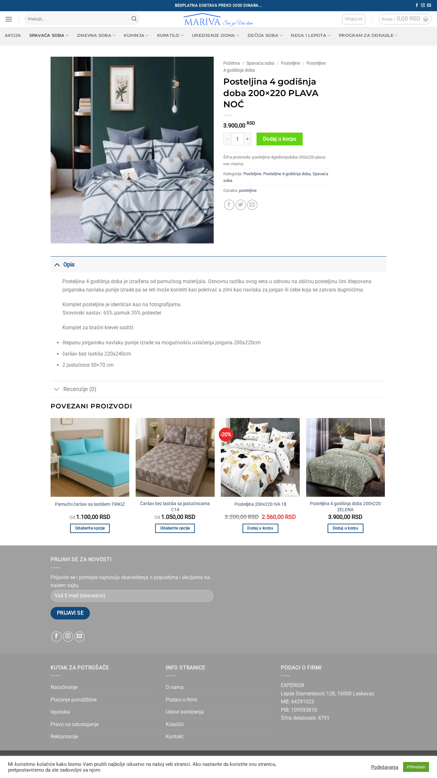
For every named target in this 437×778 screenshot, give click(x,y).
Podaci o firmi (181, 700)
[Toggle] (57, 264)
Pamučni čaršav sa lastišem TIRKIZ (90, 504)
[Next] (384, 481)
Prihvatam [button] (416, 767)
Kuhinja (134, 35)
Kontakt (174, 736)
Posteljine (290, 63)
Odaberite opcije (90, 528)
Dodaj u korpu (280, 139)
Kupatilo (168, 35)
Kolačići (175, 724)
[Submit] (134, 19)
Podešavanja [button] (384, 767)
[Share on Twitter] (240, 205)
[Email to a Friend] (252, 205)
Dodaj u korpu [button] (260, 528)
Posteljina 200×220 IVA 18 (260, 504)
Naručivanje (64, 687)
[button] (8, 19)
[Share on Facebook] (229, 205)
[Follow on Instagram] (423, 5)
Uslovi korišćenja (185, 712)
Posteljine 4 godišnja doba (287, 173)
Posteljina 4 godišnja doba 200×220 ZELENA (345, 506)
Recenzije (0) (79, 389)
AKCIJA (13, 35)
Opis (69, 264)
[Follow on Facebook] (417, 5)
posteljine (248, 190)
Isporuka (60, 712)
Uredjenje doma (213, 35)
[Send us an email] (429, 5)
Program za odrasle (366, 35)
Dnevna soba (94, 35)
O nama (175, 687)
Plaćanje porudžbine (74, 700)
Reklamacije (64, 736)
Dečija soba (263, 35)
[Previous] (51, 481)
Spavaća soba (47, 35)
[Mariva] (218, 19)
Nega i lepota (308, 35)
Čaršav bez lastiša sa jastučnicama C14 (175, 506)
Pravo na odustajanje (75, 724)
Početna (231, 63)
